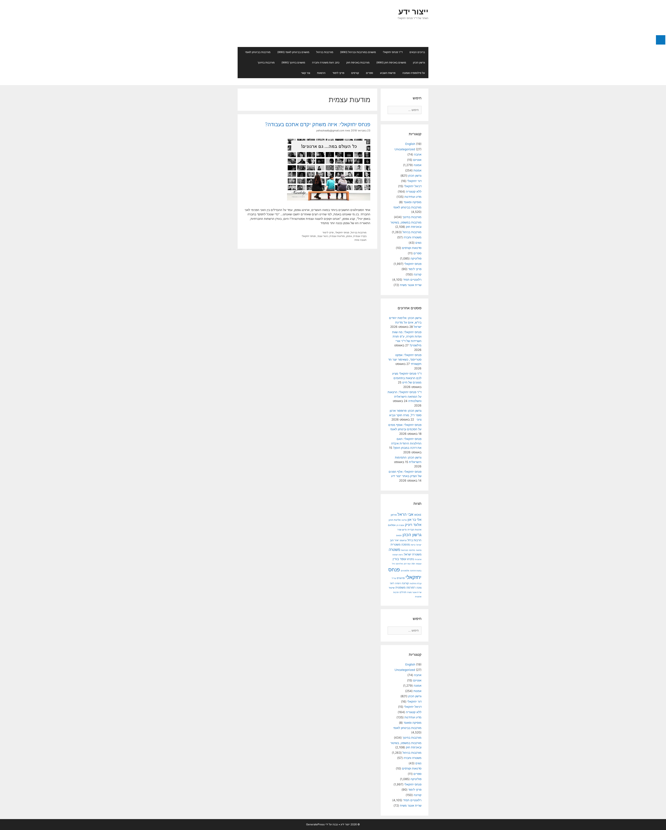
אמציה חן (400, 525)
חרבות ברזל (414, 540)
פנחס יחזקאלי (342, 232)
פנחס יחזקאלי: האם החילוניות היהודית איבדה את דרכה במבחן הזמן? (406, 443)
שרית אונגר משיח (410, 285)
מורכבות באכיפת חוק (357, 62)
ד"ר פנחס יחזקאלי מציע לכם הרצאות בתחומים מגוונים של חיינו (406, 378)
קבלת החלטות (415, 583)
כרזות (413, 545)
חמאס (399, 535)
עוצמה (418, 563)
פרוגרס (401, 578)
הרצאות (321, 73)
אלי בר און (414, 520)
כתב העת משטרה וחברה (325, 62)
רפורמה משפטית (405, 587)
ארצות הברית (414, 529)
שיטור (392, 587)
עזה (413, 563)
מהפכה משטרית (400, 544)
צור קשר (305, 73)
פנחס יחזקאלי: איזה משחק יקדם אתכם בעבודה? (317, 124)
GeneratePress (315, 824)
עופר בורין (399, 559)
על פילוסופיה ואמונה (413, 73)
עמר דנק (407, 564)
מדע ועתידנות (412, 196)
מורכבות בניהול (324, 52)
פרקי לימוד (338, 73)
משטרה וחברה (412, 237)
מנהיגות (404, 550)
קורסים (355, 73)
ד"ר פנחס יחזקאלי (393, 52)
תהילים (403, 592)
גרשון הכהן (419, 62)
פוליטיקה (416, 258)
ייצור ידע (413, 11)
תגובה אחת (360, 239)
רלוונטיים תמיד (412, 279)
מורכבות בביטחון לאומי (257, 52)
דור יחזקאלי (414, 181)
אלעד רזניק (413, 524)
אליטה (404, 520)
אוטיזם (417, 160)
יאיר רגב (394, 540)
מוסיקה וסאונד (412, 202)
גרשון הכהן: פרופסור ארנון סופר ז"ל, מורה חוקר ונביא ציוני (405, 415)
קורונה (417, 274)
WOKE (417, 514)
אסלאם (392, 525)
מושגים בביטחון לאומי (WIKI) (293, 52)
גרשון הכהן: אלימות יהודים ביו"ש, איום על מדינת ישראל (405, 322)
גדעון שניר (402, 529)
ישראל (418, 545)
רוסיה (398, 583)
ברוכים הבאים (417, 52)
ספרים (369, 73)
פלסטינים (405, 570)
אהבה (417, 154)
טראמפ (403, 540)
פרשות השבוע (387, 73)
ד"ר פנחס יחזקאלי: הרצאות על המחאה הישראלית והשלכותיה (404, 396)
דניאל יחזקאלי (412, 186)
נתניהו (410, 559)
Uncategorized (405, 149)
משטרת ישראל (412, 554)
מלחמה (412, 550)
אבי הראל (405, 514)
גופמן (349, 236)
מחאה (418, 550)
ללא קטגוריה (413, 191)
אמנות (417, 170)
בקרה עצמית (359, 236)
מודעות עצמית (337, 236)
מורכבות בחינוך (266, 62)
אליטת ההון (395, 519)
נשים (418, 242)
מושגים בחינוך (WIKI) (293, 62)
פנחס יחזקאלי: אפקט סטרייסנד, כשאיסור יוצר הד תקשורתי (404, 359)
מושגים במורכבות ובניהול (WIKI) (358, 52)
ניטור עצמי (322, 236)
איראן (394, 514)
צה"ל (394, 578)
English (410, 144)
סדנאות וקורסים (411, 248)
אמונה (417, 165)
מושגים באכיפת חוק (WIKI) (391, 62)
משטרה (394, 549)
